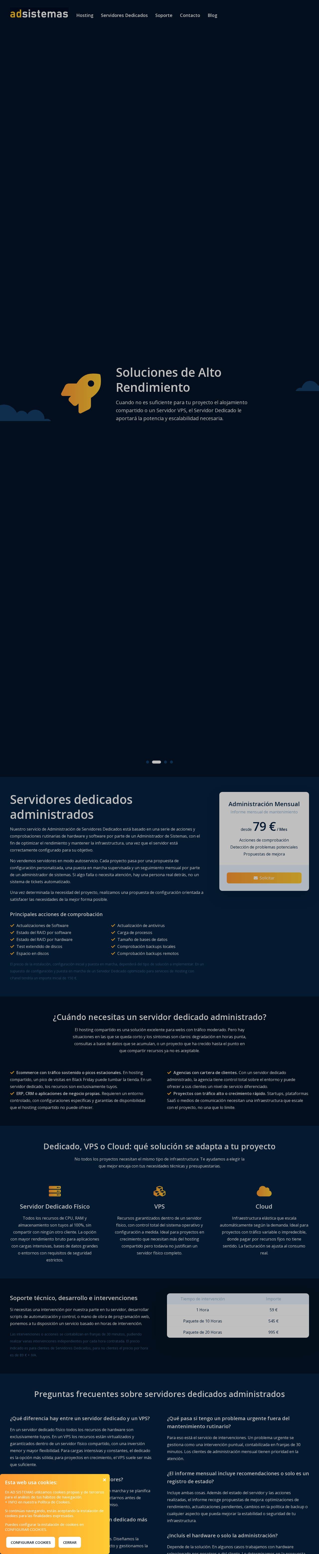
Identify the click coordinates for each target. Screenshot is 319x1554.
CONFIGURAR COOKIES (31, 1542)
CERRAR (70, 1542)
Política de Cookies (54, 1501)
